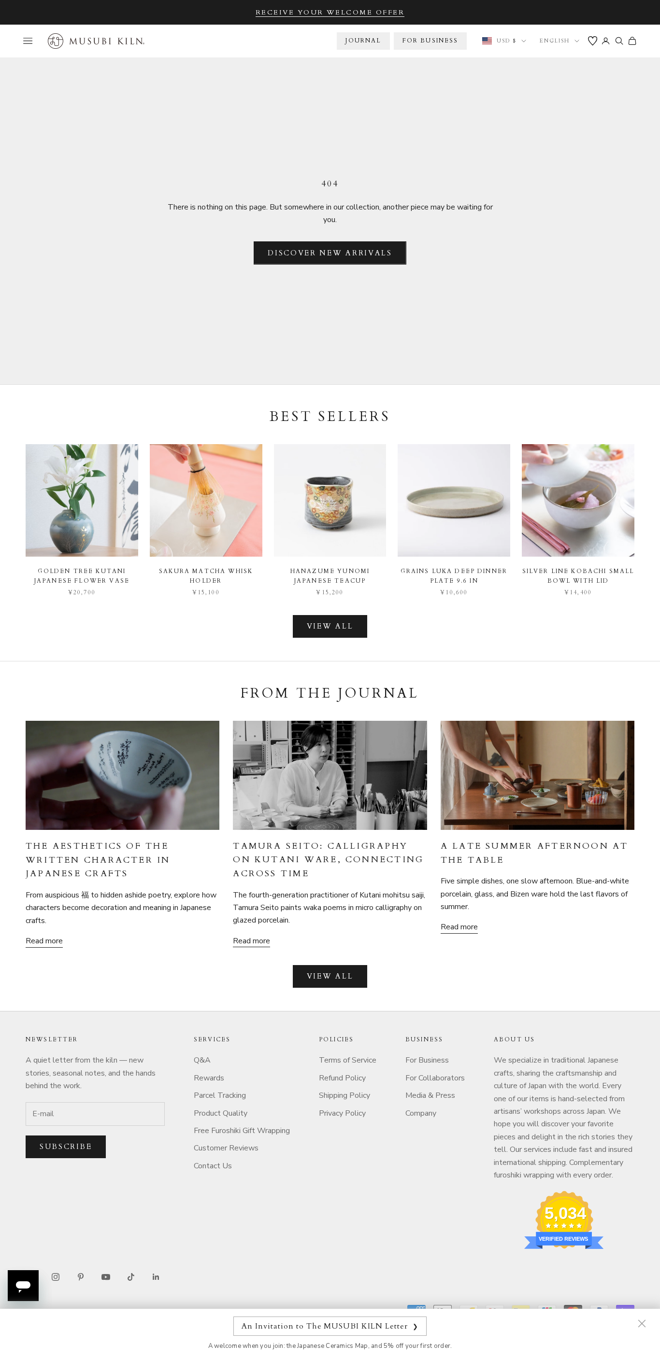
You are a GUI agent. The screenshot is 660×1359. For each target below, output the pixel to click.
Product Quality (220, 1113)
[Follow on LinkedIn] (156, 1277)
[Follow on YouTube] (106, 1277)
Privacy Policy (342, 1113)
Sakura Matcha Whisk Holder (206, 576)
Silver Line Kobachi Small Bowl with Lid (578, 576)
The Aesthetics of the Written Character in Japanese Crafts (98, 860)
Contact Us (213, 1166)
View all (330, 626)
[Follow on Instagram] (55, 1277)
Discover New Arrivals (330, 253)
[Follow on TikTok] (131, 1277)
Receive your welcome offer (330, 12)
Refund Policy (342, 1078)
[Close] (641, 1323)
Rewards (209, 1078)
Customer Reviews (226, 1148)
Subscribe (66, 1146)
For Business (427, 1060)
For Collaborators (435, 1078)
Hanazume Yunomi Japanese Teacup (330, 576)
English (555, 40)
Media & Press (430, 1095)
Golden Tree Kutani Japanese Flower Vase (81, 576)
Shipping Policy (344, 1095)
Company (420, 1113)
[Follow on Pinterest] (81, 1277)
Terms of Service (347, 1060)
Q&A (202, 1060)
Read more (44, 941)
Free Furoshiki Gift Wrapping (242, 1130)
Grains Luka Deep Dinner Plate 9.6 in (454, 576)
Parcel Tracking (220, 1095)
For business (430, 40)
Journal (363, 40)
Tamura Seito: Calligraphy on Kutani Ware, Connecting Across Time (328, 860)
